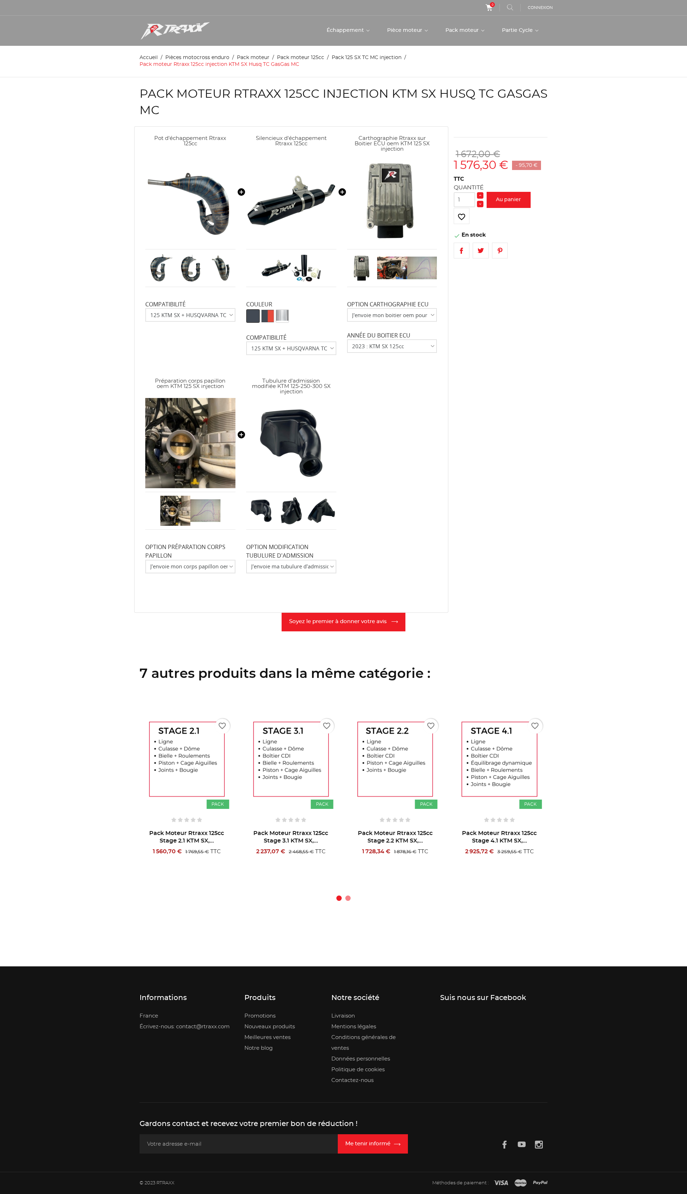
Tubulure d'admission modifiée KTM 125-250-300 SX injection (291, 386)
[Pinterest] (500, 251)
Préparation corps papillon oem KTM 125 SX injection (190, 383)
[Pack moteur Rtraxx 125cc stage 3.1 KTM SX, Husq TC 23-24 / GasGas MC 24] (290, 759)
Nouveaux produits (269, 1026)
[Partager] (462, 251)
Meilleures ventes (267, 1037)
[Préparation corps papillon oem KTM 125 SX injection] (190, 443)
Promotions (260, 1016)
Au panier (508, 199)
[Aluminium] (282, 316)
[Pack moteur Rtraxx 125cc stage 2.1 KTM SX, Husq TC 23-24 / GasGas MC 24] (186, 759)
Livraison (343, 1016)
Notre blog (258, 1048)
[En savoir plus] (212, 860)
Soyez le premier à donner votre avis (338, 621)
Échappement (346, 30)
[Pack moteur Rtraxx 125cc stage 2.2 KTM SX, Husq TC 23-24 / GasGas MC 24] (395, 759)
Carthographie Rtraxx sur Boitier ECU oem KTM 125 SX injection (392, 144)
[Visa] (501, 1183)
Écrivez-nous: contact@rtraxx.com (185, 1026)
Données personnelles (360, 1059)
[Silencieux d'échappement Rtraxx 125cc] (291, 200)
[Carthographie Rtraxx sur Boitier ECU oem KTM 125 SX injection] (392, 200)
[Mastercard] (520, 1183)
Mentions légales (353, 1026)
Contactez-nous (352, 1080)
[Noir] (253, 316)
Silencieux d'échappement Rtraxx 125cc (291, 141)
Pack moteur (462, 30)
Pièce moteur (405, 30)
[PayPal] (540, 1183)
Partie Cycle (518, 30)
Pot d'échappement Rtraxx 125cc (190, 141)
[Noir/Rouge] (267, 316)
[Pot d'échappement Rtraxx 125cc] (190, 200)
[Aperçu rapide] (189, 861)
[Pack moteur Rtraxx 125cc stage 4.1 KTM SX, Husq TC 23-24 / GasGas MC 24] (499, 759)
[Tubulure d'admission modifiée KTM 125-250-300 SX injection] (291, 443)
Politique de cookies (358, 1069)
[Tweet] (481, 251)
